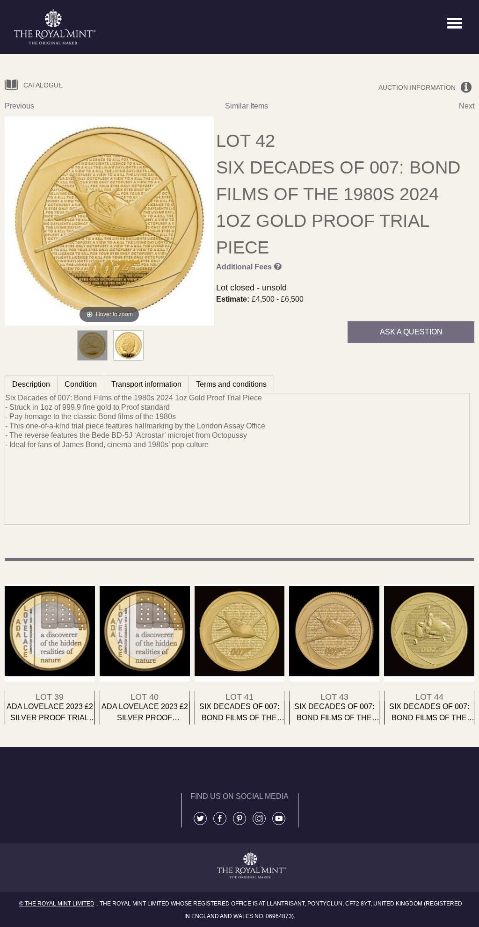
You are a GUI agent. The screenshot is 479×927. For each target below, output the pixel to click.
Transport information (146, 384)
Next (466, 106)
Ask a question (411, 332)
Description (31, 384)
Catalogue (43, 85)
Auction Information (417, 87)
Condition (81, 384)
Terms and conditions (231, 384)
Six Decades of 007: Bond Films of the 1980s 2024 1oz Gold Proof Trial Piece (338, 207)
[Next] (195, 221)
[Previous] (24, 221)
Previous (19, 106)
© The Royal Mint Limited (56, 903)
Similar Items (246, 106)
